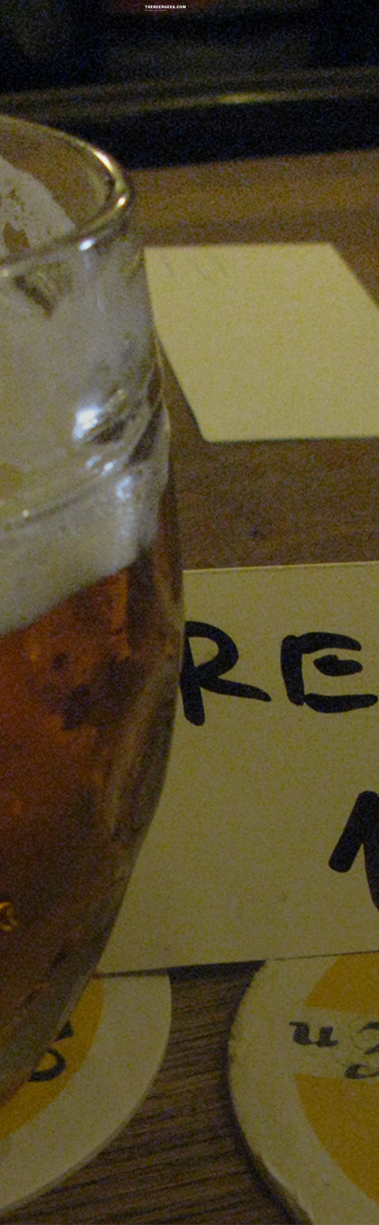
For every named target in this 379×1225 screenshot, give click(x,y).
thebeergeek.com (165, 7)
